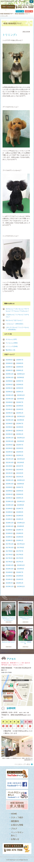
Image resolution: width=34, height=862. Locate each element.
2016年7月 (19, 572)
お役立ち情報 (17, 825)
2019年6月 (9, 512)
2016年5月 (19, 576)
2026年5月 (19, 363)
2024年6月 (9, 406)
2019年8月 (9, 508)
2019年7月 (19, 508)
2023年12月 (10, 416)
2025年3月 (19, 388)
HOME (14, 814)
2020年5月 (19, 491)
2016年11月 (21, 565)
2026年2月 (9, 370)
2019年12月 (10, 501)
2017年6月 (9, 554)
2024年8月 (9, 402)
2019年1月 (19, 519)
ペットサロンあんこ (17, 833)
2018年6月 (9, 533)
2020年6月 (9, 491)
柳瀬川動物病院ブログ (21, 13)
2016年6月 (9, 576)
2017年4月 (9, 558)
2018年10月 (10, 526)
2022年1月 (19, 455)
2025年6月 (9, 384)
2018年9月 (20, 526)
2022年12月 (10, 437)
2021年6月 (9, 469)
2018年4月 (9, 537)
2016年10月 (10, 569)
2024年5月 (19, 406)
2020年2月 (9, 498)
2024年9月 (20, 399)
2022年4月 (9, 452)
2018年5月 (19, 533)
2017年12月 (10, 544)
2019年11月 (21, 501)
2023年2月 (9, 434)
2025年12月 (10, 374)
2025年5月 (19, 384)
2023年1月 (19, 434)
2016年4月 (9, 579)
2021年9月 (20, 462)
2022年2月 (9, 455)
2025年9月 (20, 377)
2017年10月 (10, 547)
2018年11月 (21, 523)
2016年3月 (19, 579)
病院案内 (15, 821)
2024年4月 (9, 409)
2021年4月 (9, 473)
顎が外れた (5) (10, 350)
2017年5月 (19, 554)
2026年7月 (19, 360)
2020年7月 (19, 487)
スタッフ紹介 (17, 817)
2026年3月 (19, 367)
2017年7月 (19, 551)
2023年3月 (19, 430)
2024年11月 (21, 395)
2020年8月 (9, 487)
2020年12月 (10, 480)
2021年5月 (19, 469)
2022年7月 (19, 445)
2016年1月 (19, 583)
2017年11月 (21, 544)
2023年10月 (10, 420)
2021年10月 (10, 462)
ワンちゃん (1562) (11, 343)
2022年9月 (20, 441)
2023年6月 (9, 427)
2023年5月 (19, 427)
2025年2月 (9, 391)
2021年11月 (21, 459)
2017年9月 (20, 547)
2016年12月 (10, 565)
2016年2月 (9, 583)
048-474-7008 (6, 672)
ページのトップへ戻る (22, 764)
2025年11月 (21, 374)
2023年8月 (9, 423)
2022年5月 (19, 448)
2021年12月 (10, 459)
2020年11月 (21, 480)
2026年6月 (9, 363)
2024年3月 (19, 409)
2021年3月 (19, 473)
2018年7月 (19, 530)
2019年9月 (20, 505)
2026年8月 (9, 360)
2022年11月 (21, 437)
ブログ (14, 828)
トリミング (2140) (11, 346)
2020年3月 (19, 494)
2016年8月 (9, 572)
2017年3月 (19, 558)
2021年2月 (9, 476)
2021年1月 (19, 476)
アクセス (18, 11)
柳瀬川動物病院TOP (6, 13)
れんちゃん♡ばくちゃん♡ (14, 320)
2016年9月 (20, 569)
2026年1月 (19, 370)
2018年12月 (10, 523)
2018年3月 (19, 537)
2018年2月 (9, 540)
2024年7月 (19, 402)
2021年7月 (19, 466)
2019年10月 (10, 505)
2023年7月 (19, 423)
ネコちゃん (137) (11, 339)
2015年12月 (10, 586)
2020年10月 (10, 484)
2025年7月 (19, 381)
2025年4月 (9, 388)
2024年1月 (19, 413)
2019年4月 (9, 515)
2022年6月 (9, 448)
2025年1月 (19, 391)
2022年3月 (19, 452)
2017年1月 (19, 561)
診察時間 (27, 11)
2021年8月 (9, 466)
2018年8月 (9, 530)
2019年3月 (19, 515)
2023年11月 (21, 416)
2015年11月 (21, 586)
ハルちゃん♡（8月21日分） (15, 324)
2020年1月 (19, 498)
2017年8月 (9, 551)
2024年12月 (10, 395)
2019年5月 (19, 512)
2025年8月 (9, 381)
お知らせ (15, 839)
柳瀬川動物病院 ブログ (19, 599)
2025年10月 (10, 377)
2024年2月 (9, 413)
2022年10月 (10, 441)
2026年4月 (9, 367)
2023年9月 (20, 420)
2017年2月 (9, 561)
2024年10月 (10, 399)
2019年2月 (9, 519)
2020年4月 (9, 494)
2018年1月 (19, 540)
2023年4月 (9, 430)
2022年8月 (9, 445)
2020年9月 (20, 484)
